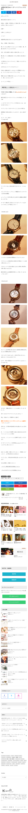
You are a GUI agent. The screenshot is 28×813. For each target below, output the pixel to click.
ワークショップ (14, 762)
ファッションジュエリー (14, 602)
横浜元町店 (4, 476)
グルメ (25, 760)
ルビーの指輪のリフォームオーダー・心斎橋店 (17, 680)
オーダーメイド (12, 478)
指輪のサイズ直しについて (14, 612)
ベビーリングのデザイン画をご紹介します (11, 740)
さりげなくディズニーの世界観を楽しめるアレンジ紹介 (17, 672)
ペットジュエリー (16, 760)
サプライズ (3, 762)
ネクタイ (19, 762)
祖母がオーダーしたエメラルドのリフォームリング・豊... (17, 658)
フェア (12, 755)
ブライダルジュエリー (14, 596)
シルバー (24, 762)
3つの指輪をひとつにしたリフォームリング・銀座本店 (17, 628)
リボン (13, 763)
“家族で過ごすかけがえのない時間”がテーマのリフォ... (17, 650)
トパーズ (15, 765)
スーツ (20, 757)
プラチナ (3, 765)
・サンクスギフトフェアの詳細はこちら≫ (11, 470)
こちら (18, 443)
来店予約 (14, 573)
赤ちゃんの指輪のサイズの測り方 (16, 635)
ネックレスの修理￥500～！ (14, 642)
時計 (9, 476)
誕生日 (13, 757)
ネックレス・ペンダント (5, 755)
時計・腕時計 (4, 478)
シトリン (11, 765)
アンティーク (9, 763)
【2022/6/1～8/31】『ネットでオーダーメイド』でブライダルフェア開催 (13, 735)
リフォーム (3, 757)
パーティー (8, 762)
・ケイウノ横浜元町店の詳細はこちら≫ (10, 466)
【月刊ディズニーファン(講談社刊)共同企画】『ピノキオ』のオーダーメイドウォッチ (13, 724)
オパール (7, 765)
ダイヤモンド (9, 757)
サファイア (3, 763)
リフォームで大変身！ (13, 664)
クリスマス (10, 760)
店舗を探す (14, 579)
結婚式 (17, 757)
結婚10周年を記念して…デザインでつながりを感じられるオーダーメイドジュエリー (13, 719)
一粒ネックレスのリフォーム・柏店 (16, 620)
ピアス (22, 760)
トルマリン (23, 763)
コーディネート (4, 760)
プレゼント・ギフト (18, 755)
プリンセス (18, 763)
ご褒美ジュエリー (20, 478)
